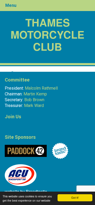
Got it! (75, 197)
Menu (10, 5)
